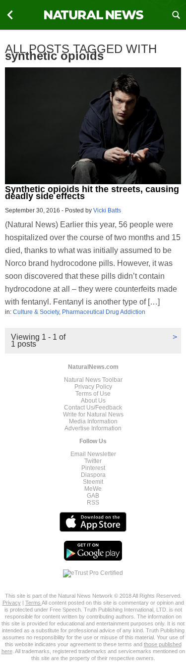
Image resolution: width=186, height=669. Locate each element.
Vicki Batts (107, 210)
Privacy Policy (93, 386)
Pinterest (93, 467)
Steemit (93, 481)
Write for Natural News (93, 414)
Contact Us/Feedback (93, 407)
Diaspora (93, 474)
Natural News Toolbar (93, 379)
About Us (93, 400)
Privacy (11, 603)
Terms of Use (93, 393)
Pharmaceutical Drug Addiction (103, 312)
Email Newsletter (93, 454)
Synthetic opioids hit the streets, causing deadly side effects (92, 192)
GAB (93, 495)
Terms (33, 603)
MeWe (93, 488)
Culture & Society (36, 312)
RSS (93, 502)
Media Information (93, 421)
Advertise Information (93, 428)
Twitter (93, 461)
